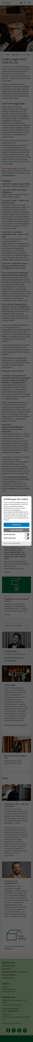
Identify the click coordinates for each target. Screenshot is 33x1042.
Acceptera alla (16, 524)
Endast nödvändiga (16, 530)
